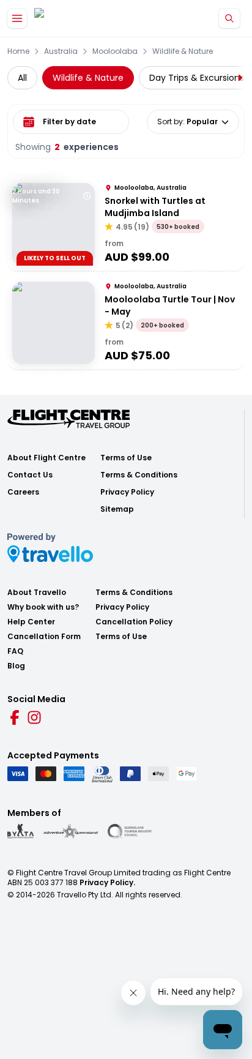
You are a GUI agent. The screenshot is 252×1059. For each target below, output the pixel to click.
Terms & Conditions (138, 475)
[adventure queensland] (70, 831)
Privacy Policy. (107, 882)
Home (18, 51)
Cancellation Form (44, 637)
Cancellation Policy (133, 622)
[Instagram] (34, 717)
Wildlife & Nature (182, 51)
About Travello (36, 592)
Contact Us (30, 475)
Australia (61, 51)
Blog (16, 666)
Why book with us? (43, 607)
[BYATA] (20, 831)
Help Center (31, 622)
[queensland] (130, 831)
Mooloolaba (115, 51)
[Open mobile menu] (17, 18)
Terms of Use (126, 458)
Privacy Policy (127, 492)
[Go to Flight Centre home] (70, 18)
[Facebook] (14, 717)
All (22, 78)
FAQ (15, 651)
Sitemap (117, 509)
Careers (23, 492)
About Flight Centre (46, 458)
